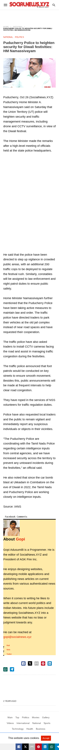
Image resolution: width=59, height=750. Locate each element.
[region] (29, 16)
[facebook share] (23, 663)
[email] (32, 746)
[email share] (36, 663)
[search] (54, 5)
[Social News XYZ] (29, 5)
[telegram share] (12, 669)
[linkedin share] (50, 663)
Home (6, 27)
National (18, 27)
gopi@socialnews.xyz (17, 637)
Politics (19, 37)
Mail (8, 645)
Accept (46, 738)
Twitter (9, 654)
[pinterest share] (43, 663)
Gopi (20, 539)
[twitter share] (30, 663)
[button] (29, 72)
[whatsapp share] (5, 669)
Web (8, 650)
